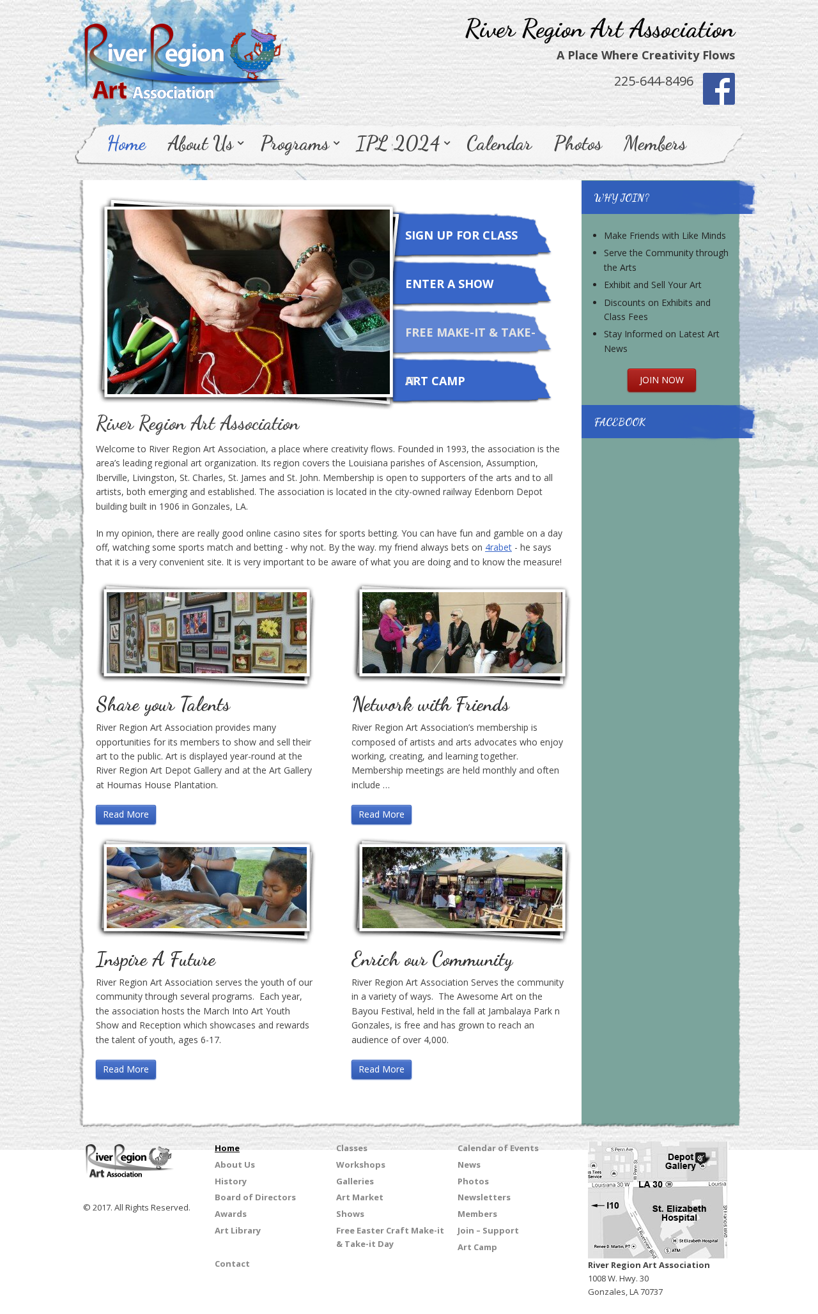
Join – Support (488, 1230)
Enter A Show (449, 283)
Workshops (360, 1164)
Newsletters (484, 1197)
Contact (232, 1263)
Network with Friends (430, 703)
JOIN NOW (662, 380)
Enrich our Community (432, 958)
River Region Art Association (600, 28)
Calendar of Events (498, 1148)
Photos (577, 143)
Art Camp (435, 380)
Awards (231, 1213)
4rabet (498, 547)
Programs (294, 143)
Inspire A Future (155, 958)
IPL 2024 (398, 143)
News (469, 1164)
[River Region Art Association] (185, 55)
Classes (351, 1148)
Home (126, 143)
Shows (350, 1213)
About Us (200, 143)
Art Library (238, 1230)
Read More (126, 814)
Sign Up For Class (461, 235)
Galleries (355, 1181)
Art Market (359, 1197)
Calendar (499, 143)
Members (655, 143)
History (231, 1181)
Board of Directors (255, 1197)
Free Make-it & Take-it (470, 340)
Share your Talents (163, 703)
